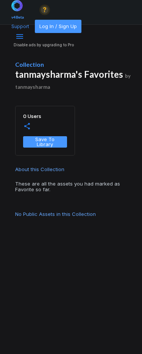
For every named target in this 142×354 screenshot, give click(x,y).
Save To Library (45, 141)
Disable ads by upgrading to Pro (44, 45)
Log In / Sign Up (58, 26)
